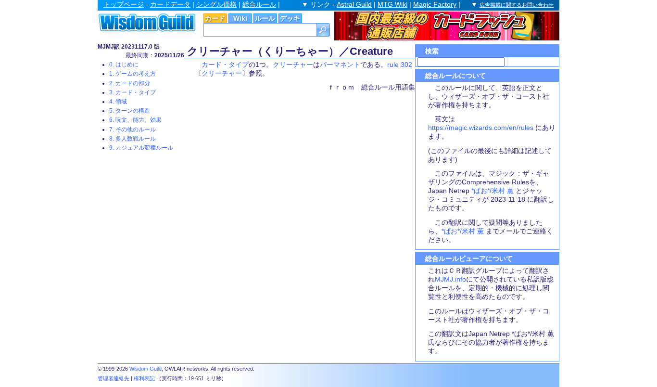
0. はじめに (124, 64)
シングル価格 (216, 4)
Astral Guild (354, 4)
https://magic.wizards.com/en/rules (480, 127)
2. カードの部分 (129, 83)
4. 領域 (118, 101)
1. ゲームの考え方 (132, 73)
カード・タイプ (225, 64)
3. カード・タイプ (132, 92)
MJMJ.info (450, 279)
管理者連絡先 (113, 378)
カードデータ (170, 4)
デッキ (290, 18)
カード (215, 18)
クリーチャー (293, 64)
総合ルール (259, 4)
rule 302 (399, 64)
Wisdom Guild (145, 369)
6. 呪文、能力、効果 (135, 119)
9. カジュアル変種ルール (141, 147)
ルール (265, 18)
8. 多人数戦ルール (132, 138)
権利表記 (144, 378)
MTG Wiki (392, 4)
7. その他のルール (132, 129)
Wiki (240, 18)
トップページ (123, 4)
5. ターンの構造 (129, 110)
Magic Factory (434, 4)
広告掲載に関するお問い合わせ (517, 5)
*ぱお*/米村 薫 (492, 190)
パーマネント (340, 64)
